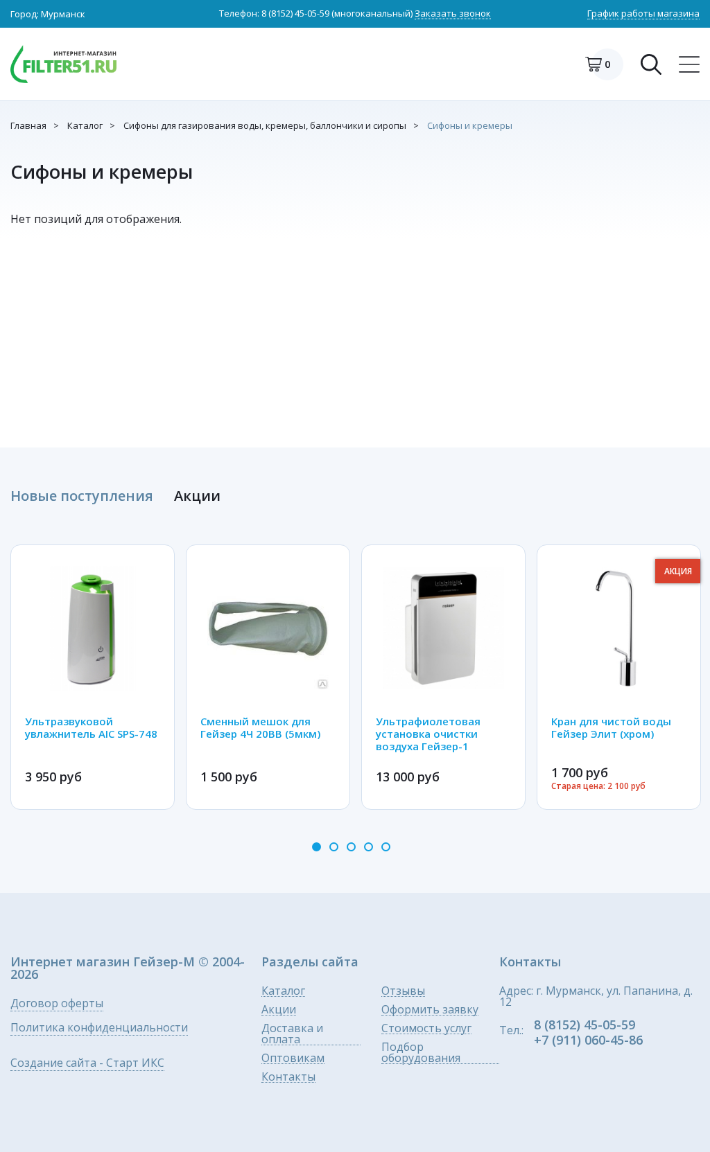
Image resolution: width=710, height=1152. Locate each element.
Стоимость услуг (426, 1028)
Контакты (288, 1077)
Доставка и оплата (292, 1033)
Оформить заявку (429, 1010)
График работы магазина (643, 14)
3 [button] (351, 846)
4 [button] (368, 846)
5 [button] (385, 846)
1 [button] (316, 846)
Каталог (85, 125)
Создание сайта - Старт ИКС (87, 1063)
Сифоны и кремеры (469, 125)
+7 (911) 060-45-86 (588, 1039)
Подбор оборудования (420, 1052)
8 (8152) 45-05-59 (295, 13)
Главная (28, 125)
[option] (92, 677)
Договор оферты (56, 1004)
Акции (278, 1010)
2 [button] (333, 846)
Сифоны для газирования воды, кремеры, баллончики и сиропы (264, 125)
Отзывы (403, 991)
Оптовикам (292, 1058)
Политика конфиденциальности (99, 1028)
